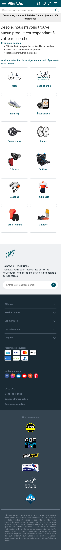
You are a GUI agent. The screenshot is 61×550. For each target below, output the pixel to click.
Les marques (11, 321)
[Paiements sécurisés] (21, 355)
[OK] (53, 285)
